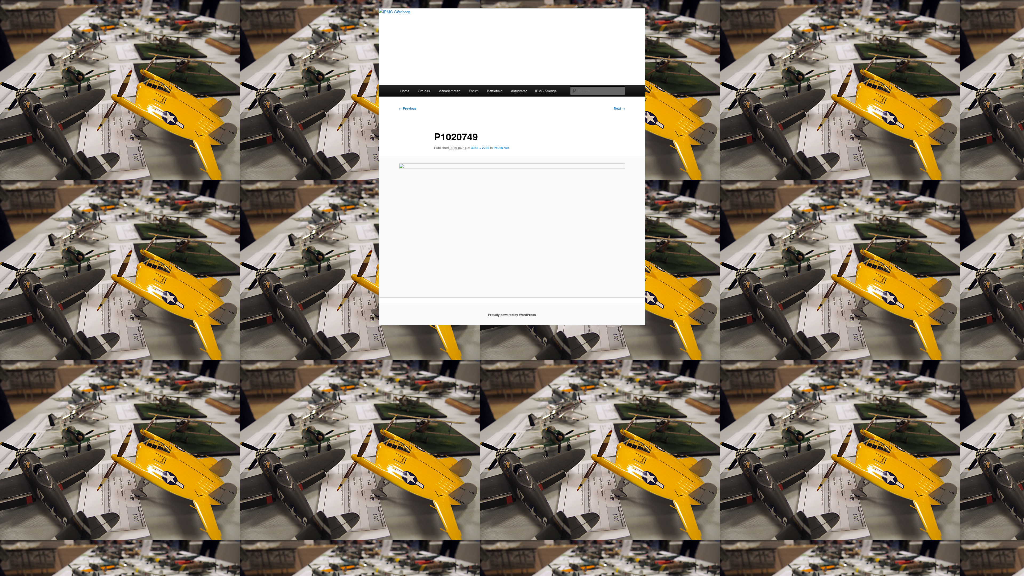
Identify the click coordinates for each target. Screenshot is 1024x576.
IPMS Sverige (546, 90)
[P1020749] (512, 227)
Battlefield (494, 90)
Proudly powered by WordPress (512, 314)
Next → (619, 108)
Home (404, 90)
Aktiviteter (519, 90)
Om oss (424, 90)
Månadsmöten (449, 90)
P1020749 (501, 147)
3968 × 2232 (480, 147)
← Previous (408, 108)
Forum (474, 90)
